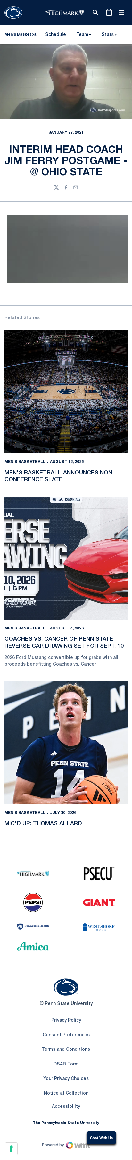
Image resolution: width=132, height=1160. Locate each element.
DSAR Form (66, 1064)
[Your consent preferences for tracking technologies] (11, 1149)
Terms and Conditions (66, 1050)
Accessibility (66, 1106)
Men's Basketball (24, 462)
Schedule (55, 35)
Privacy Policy (66, 1020)
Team (82, 35)
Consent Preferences (66, 1035)
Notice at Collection (66, 1093)
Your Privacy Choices (66, 1079)
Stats (108, 35)
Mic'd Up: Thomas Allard (43, 823)
